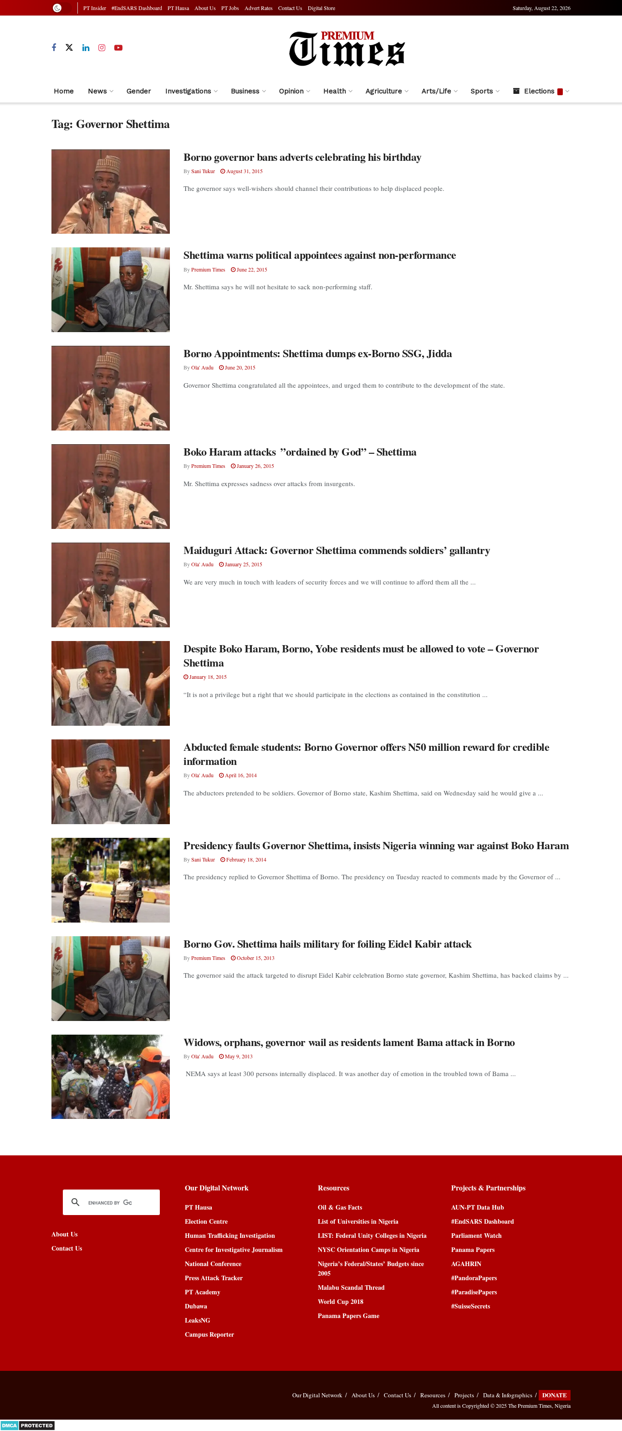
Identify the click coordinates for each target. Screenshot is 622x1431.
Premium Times (208, 269)
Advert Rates (259, 7)
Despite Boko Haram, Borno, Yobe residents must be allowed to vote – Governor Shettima (361, 655)
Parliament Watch (476, 1235)
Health (334, 91)
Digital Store (321, 7)
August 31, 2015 (244, 170)
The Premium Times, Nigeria (539, 1405)
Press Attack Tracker (214, 1277)
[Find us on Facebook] (53, 48)
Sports (482, 91)
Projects (464, 1395)
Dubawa (196, 1306)
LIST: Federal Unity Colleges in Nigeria (372, 1235)
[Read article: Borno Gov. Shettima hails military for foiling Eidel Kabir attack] (110, 978)
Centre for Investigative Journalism (234, 1249)
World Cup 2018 (340, 1301)
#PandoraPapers (474, 1277)
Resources (432, 1395)
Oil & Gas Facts (340, 1207)
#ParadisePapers (474, 1292)
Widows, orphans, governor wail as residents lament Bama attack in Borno (349, 1042)
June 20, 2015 (239, 367)
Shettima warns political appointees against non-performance (320, 254)
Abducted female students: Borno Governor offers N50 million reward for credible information (366, 754)
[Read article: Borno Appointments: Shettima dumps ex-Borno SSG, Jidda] (110, 388)
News (97, 91)
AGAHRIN (466, 1263)
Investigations (188, 91)
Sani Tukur (203, 170)
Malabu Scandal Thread (351, 1287)
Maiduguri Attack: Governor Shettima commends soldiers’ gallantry (337, 550)
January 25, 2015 (243, 564)
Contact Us (290, 7)
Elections (539, 91)
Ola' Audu (202, 367)
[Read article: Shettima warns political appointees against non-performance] (110, 289)
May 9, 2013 (238, 1056)
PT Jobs (230, 7)
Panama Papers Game (348, 1315)
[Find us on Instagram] (101, 48)
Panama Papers (473, 1249)
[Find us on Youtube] (118, 48)
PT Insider (94, 7)
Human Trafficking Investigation (230, 1235)
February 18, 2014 (245, 859)
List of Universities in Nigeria (358, 1221)
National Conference (213, 1263)
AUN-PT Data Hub (477, 1207)
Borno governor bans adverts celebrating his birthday (302, 156)
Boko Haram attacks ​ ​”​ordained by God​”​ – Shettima (300, 451)
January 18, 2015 (207, 676)
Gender (139, 91)
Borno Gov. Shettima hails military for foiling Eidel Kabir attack (328, 943)
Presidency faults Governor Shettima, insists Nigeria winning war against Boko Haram (376, 845)
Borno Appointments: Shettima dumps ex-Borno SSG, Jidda (318, 353)
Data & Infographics (507, 1395)
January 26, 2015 (254, 465)
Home (64, 91)
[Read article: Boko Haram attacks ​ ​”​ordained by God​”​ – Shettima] (110, 486)
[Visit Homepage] (346, 48)
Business (245, 91)
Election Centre (206, 1221)
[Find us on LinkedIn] (85, 48)
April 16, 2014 (240, 775)
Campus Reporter (209, 1334)
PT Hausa (178, 7)
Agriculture (384, 91)
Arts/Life (436, 91)
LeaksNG (197, 1320)
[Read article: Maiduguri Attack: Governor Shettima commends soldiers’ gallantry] (110, 585)
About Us (205, 7)
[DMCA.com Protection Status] (27, 1424)
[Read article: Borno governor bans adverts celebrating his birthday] (110, 191)
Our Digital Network (317, 1395)
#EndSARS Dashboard (137, 7)
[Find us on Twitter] (69, 47)
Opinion (291, 91)
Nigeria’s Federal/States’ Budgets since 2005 (371, 1268)
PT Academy (202, 1292)
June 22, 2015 (251, 269)
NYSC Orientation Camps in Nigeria (368, 1249)
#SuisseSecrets (470, 1306)
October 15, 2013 (255, 957)
